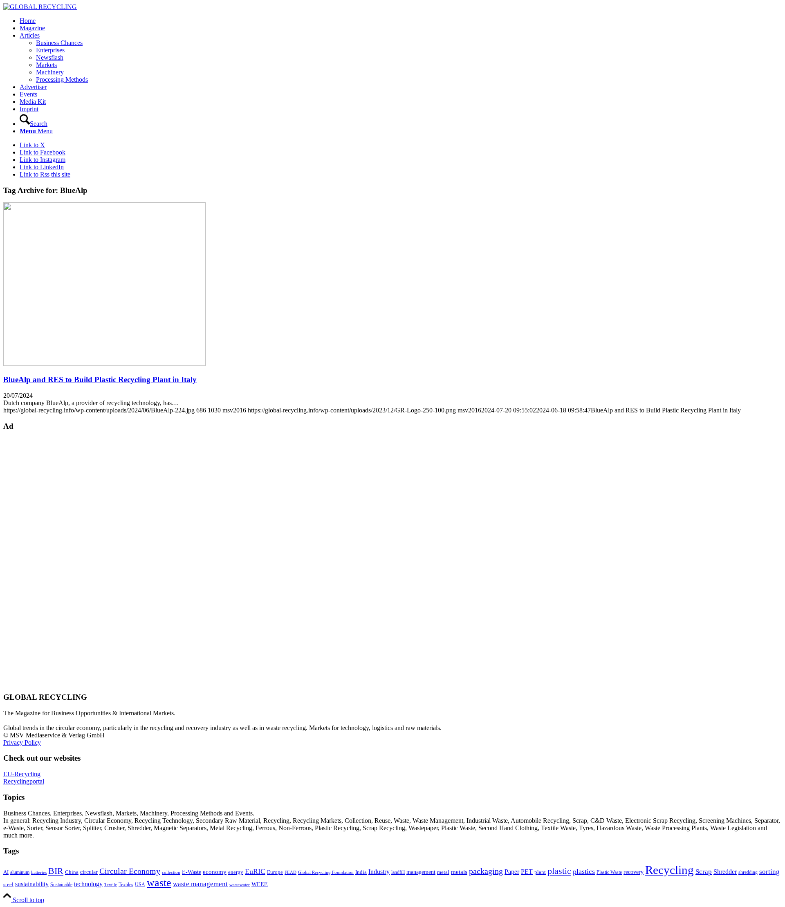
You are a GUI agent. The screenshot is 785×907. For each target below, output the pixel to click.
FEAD (290, 872)
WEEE (259, 884)
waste (159, 883)
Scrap (703, 872)
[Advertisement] (36, 560)
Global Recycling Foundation (326, 872)
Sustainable (61, 884)
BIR (55, 871)
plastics (584, 871)
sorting (769, 872)
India (361, 872)
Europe (275, 872)
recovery (634, 872)
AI (6, 872)
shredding (748, 872)
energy (235, 872)
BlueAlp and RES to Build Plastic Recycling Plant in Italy (100, 379)
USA (140, 884)
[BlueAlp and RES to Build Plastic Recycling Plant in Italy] (104, 363)
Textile (110, 884)
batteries (39, 872)
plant (540, 872)
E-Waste (191, 872)
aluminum (19, 872)
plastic (559, 871)
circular (89, 872)
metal (443, 872)
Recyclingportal (23, 781)
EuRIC (255, 871)
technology (88, 884)
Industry (379, 872)
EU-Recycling (21, 773)
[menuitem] (401, 21)
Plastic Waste (609, 872)
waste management (200, 884)
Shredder (725, 872)
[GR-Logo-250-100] (40, 6)
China (71, 872)
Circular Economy (129, 871)
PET (527, 872)
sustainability (32, 883)
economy (215, 872)
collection (171, 872)
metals (459, 871)
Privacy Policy (22, 742)
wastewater (239, 884)
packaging (486, 871)
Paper (512, 871)
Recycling (669, 869)
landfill (398, 872)
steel (8, 884)
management (420, 872)
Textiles (126, 884)
